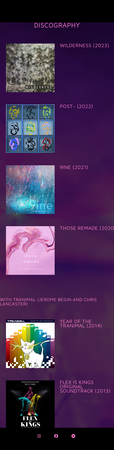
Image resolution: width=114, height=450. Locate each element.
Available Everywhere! (73, 83)
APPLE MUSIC (69, 63)
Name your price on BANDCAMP (77, 195)
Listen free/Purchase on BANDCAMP (79, 73)
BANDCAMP (68, 353)
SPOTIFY (66, 54)
